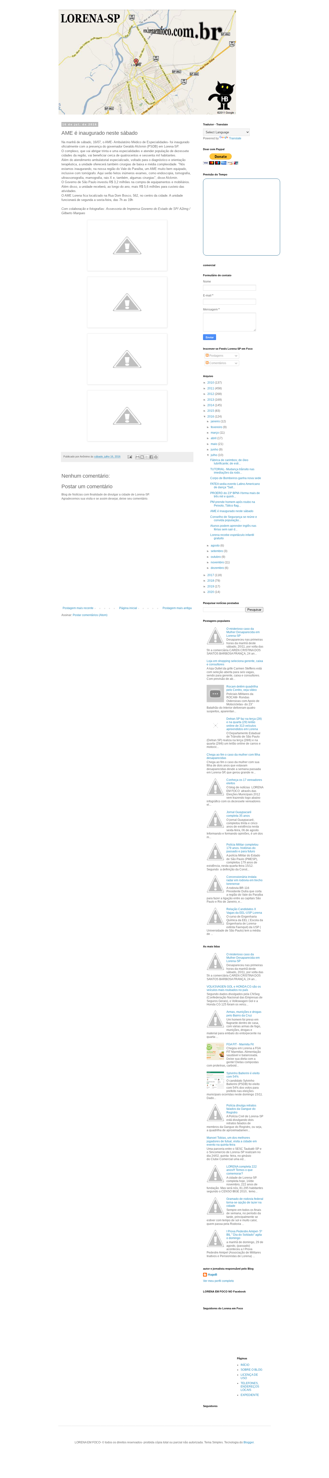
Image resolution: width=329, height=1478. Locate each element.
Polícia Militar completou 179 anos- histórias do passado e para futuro (242, 848)
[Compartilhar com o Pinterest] (155, 457)
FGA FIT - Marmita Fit (240, 1044)
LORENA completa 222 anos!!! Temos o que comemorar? (241, 1170)
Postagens (216, 355)
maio (214, 444)
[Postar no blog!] (142, 457)
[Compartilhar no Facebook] (151, 457)
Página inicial (128, 608)
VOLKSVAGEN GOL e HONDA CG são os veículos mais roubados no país (234, 988)
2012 (211, 394)
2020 (211, 592)
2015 (211, 410)
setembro (217, 551)
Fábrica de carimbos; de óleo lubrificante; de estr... (229, 461)
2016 (211, 416)
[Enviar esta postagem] (129, 456)
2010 (211, 382)
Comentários (217, 363)
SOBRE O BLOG (251, 1369)
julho (214, 455)
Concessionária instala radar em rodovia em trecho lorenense (244, 880)
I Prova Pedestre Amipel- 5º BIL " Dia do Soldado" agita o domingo (244, 1235)
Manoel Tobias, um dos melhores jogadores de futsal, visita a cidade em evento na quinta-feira (232, 1141)
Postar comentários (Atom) (90, 615)
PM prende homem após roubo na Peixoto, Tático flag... (232, 503)
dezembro (218, 568)
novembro (218, 562)
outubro (216, 557)
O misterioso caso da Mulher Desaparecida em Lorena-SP (243, 632)
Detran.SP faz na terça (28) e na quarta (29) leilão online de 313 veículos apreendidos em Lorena (244, 724)
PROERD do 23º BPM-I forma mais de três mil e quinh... (235, 494)
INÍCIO (245, 1365)
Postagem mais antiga (177, 608)
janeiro (216, 421)
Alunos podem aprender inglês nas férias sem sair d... (233, 527)
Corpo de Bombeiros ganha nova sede (235, 478)
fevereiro (217, 427)
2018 (211, 580)
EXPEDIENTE (250, 1395)
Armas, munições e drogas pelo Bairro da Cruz (243, 1013)
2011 (211, 388)
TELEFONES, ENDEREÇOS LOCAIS (250, 1387)
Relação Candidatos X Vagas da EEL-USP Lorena (244, 910)
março (215, 432)
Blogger (248, 1442)
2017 (211, 575)
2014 (211, 405)
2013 (211, 399)
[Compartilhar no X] (146, 457)
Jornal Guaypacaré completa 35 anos (238, 813)
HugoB (212, 1274)
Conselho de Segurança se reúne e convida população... (233, 518)
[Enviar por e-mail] (137, 457)
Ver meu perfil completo (218, 1281)
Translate (235, 138)
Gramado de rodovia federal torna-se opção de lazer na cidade (244, 1202)
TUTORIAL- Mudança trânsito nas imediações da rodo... (232, 471)
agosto (215, 545)
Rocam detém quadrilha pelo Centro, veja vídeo (242, 688)
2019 (211, 586)
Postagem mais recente (78, 608)
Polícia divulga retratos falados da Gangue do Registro (241, 1109)
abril (214, 438)
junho (215, 449)
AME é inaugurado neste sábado (231, 511)
